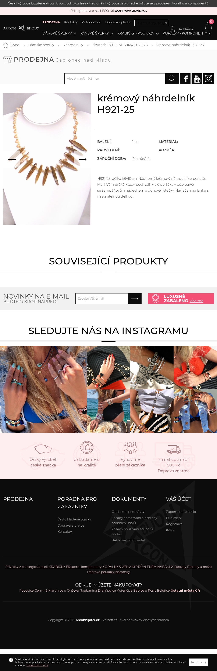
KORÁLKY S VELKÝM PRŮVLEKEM (129, 567)
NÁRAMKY (165, 567)
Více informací (37, 665)
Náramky (122, 572)
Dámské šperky (57, 33)
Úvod (15, 45)
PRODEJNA (51, 22)
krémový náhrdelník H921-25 (180, 45)
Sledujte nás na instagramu (108, 330)
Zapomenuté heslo (181, 512)
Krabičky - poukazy (135, 33)
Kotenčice (124, 590)
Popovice (26, 590)
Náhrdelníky (73, 45)
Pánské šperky (94, 33)
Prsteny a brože (199, 567)
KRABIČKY (57, 567)
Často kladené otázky (74, 519)
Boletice (163, 590)
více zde (196, 301)
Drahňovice (107, 590)
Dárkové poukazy (100, 572)
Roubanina (88, 590)
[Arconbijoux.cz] (21, 28)
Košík (170, 530)
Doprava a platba (118, 22)
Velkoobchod (91, 22)
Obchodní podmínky (128, 512)
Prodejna (62, 59)
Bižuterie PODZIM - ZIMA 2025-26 (120, 45)
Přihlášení (174, 518)
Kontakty (71, 22)
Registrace (174, 524)
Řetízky (180, 567)
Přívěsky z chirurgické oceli (26, 567)
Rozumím (198, 662)
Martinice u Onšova (63, 590)
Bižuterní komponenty (84, 567)
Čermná (41, 590)
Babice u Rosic (144, 590)
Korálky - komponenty (185, 33)
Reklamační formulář (128, 540)
